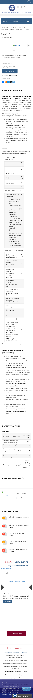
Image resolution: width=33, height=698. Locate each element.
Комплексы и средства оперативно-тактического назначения (15, 656)
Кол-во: (6, 75)
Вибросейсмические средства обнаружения (15, 663)
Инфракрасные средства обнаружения (15, 674)
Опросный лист (17, 633)
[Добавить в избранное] (29, 45)
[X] (11, 82)
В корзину (11, 71)
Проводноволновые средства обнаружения (15, 671)
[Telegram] (13, 82)
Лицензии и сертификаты (18, 566)
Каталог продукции (10, 21)
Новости (8, 562)
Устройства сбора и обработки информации (15, 660)
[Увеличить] (16, 45)
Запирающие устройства (15, 678)
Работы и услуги (21, 562)
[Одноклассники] (6, 82)
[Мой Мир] (8, 82)
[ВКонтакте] (3, 82)
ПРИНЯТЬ (26, 689)
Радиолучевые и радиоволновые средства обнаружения (15, 667)
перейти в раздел (6, 568)
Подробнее (21, 498)
